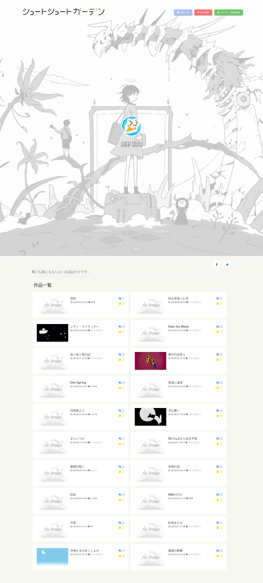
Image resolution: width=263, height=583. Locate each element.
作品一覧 (184, 12)
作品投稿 (204, 12)
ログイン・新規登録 (229, 12)
